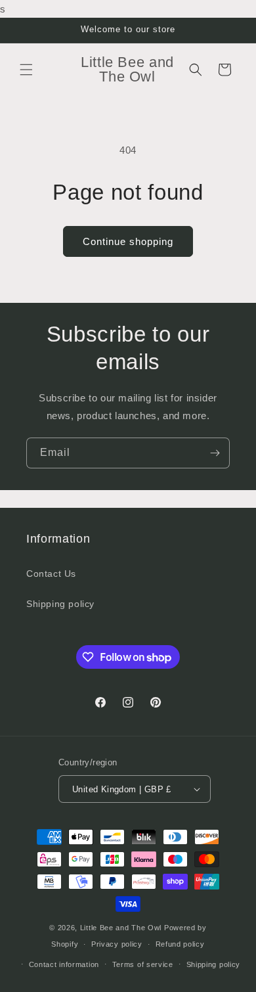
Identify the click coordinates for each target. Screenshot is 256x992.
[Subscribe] (214, 453)
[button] (26, 69)
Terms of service (142, 964)
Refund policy (180, 944)
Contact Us (51, 573)
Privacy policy (116, 944)
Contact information (64, 964)
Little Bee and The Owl (120, 928)
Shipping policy (60, 603)
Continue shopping (128, 241)
